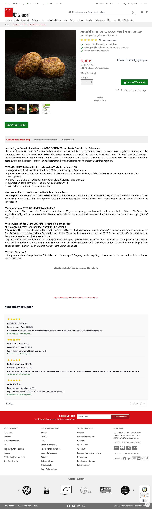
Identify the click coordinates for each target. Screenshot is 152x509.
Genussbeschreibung (18, 139)
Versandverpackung (85, 436)
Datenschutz (24, 506)
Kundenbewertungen (86, 461)
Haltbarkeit (82, 457)
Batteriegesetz (83, 465)
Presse (7, 453)
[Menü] (148, 486)
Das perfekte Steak (49, 453)
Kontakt (80, 440)
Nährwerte (68, 139)
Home (7, 25)
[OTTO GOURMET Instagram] (73, 505)
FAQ (6, 445)
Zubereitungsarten (49, 445)
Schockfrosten (47, 465)
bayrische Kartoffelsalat (24, 245)
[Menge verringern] (82, 82)
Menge (84, 77)
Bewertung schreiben (16, 124)
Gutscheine (100, 20)
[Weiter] (133, 490)
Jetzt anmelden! (120, 416)
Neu (65, 20)
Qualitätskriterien (11, 440)
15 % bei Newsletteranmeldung (110, 3)
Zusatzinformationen (46, 139)
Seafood (25, 20)
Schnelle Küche (54, 20)
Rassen (44, 432)
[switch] (144, 500)
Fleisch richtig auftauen (51, 449)
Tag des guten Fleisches (14, 449)
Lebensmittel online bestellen (89, 453)
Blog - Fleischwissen (49, 469)
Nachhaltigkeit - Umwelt (14, 457)
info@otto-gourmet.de (129, 438)
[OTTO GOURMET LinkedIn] (78, 505)
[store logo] (17, 12)
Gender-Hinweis (11, 461)
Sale (72, 20)
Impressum (10, 506)
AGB (36, 506)
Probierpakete (38, 20)
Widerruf (81, 449)
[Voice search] (132, 12)
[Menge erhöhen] (91, 82)
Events (89, 20)
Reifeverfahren (47, 461)
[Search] (70, 12)
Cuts (17, 20)
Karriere (7, 436)
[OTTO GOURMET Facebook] (68, 505)
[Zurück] (18, 490)
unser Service (83, 445)
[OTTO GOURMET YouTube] (83, 505)
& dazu (80, 20)
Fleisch (9, 20)
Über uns (111, 20)
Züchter (44, 436)
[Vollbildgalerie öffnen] (40, 65)
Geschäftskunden (126, 20)
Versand (80, 432)
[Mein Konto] (142, 12)
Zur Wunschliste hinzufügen (134, 90)
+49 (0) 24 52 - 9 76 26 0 (137, 3)
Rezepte (44, 457)
